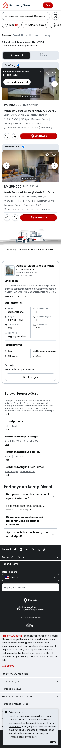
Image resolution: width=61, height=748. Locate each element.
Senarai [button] (19, 55)
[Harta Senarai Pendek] (53, 72)
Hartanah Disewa (12, 688)
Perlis (7, 426)
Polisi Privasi (15, 726)
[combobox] (29, 16)
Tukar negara (10, 572)
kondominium (40, 408)
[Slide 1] (22, 96)
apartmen (10, 410)
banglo (27, 410)
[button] (6, 35)
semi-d (19, 410)
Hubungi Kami (10, 564)
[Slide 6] (35, 96)
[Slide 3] (27, 96)
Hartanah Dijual (11, 681)
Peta (46, 55)
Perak (15, 426)
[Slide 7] (37, 96)
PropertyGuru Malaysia (15, 673)
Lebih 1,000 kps (27, 471)
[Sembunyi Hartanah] (47, 72)
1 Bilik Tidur (19, 456)
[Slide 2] (25, 96)
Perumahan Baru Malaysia (17, 696)
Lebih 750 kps (11, 471)
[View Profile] (30, 65)
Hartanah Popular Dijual (15, 703)
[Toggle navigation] (56, 5)
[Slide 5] (32, 96)
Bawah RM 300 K (32, 441)
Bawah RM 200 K (13, 441)
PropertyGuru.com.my (13, 636)
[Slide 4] (30, 96)
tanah (39, 410)
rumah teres (26, 408)
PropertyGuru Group (13, 557)
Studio (8, 456)
